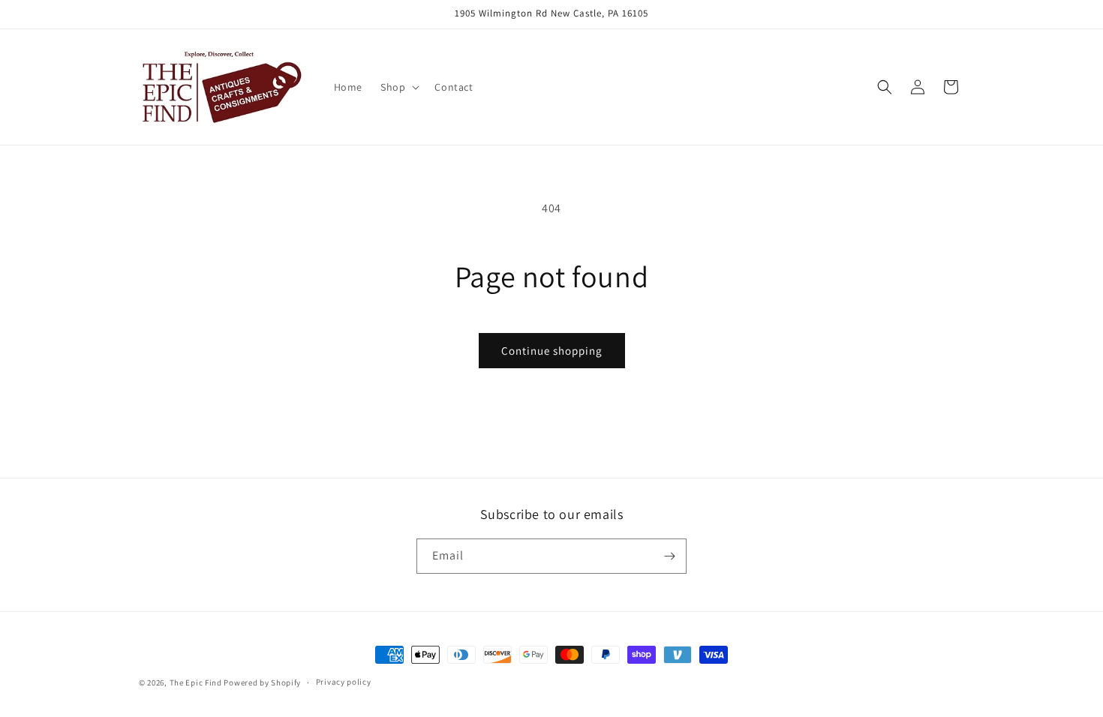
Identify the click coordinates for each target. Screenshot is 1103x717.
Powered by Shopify (262, 682)
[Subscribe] (669, 556)
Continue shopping (552, 351)
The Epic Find (196, 682)
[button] (398, 87)
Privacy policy (343, 681)
